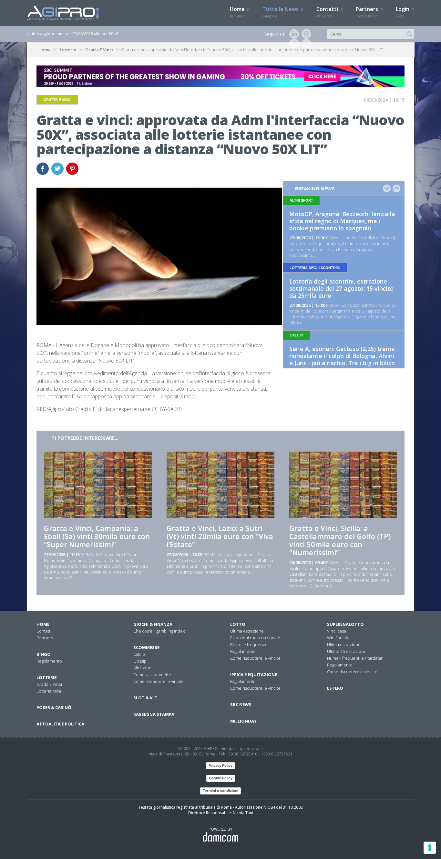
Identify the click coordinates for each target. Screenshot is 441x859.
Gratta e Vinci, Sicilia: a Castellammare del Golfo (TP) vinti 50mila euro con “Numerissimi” (340, 540)
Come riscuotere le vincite (158, 681)
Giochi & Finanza (152, 624)
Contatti (327, 11)
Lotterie (68, 50)
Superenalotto (345, 624)
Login (403, 11)
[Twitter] (305, 43)
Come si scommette (152, 674)
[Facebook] (293, 43)
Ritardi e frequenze (249, 644)
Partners (367, 11)
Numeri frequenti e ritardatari (355, 658)
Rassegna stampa (153, 714)
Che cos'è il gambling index (159, 631)
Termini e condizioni (220, 790)
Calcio (139, 654)
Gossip (140, 661)
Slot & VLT (145, 698)
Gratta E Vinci (99, 50)
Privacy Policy (220, 765)
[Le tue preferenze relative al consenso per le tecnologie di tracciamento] (430, 848)
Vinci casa (336, 631)
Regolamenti (242, 681)
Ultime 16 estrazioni (346, 651)
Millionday (243, 721)
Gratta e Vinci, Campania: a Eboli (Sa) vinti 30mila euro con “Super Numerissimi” (97, 536)
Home (238, 11)
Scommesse (146, 647)
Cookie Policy (220, 778)
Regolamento (49, 661)
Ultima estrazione (247, 631)
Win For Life (338, 638)
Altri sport (142, 668)
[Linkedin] (293, 34)
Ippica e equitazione (253, 674)
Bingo (43, 654)
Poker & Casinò (53, 707)
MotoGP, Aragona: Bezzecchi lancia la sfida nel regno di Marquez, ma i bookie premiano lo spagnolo (342, 221)
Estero (335, 688)
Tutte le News (281, 11)
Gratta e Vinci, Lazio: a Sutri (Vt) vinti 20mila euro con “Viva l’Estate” (220, 536)
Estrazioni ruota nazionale (255, 638)
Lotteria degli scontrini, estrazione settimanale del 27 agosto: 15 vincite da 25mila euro (341, 288)
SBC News (240, 704)
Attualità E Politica (60, 724)
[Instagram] (305, 34)
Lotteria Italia (48, 691)
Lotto (237, 624)
